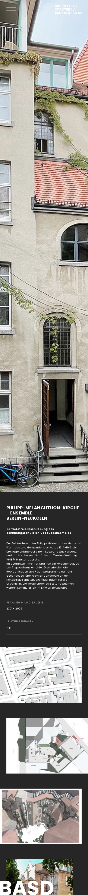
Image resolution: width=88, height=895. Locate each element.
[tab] (11, 9)
